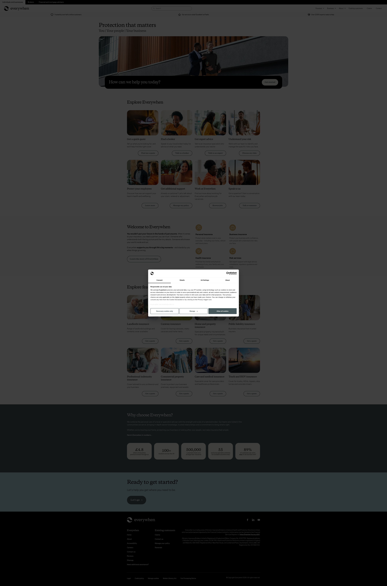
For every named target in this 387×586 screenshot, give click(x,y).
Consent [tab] (160, 280)
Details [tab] (182, 280)
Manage (192, 311)
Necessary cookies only (164, 311)
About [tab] (227, 280)
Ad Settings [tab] (205, 280)
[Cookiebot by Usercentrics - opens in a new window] (228, 273)
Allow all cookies (222, 311)
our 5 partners (161, 290)
